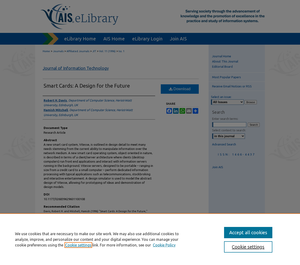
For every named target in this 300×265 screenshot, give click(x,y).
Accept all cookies (248, 232)
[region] (150, 239)
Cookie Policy (164, 245)
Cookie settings (78, 245)
